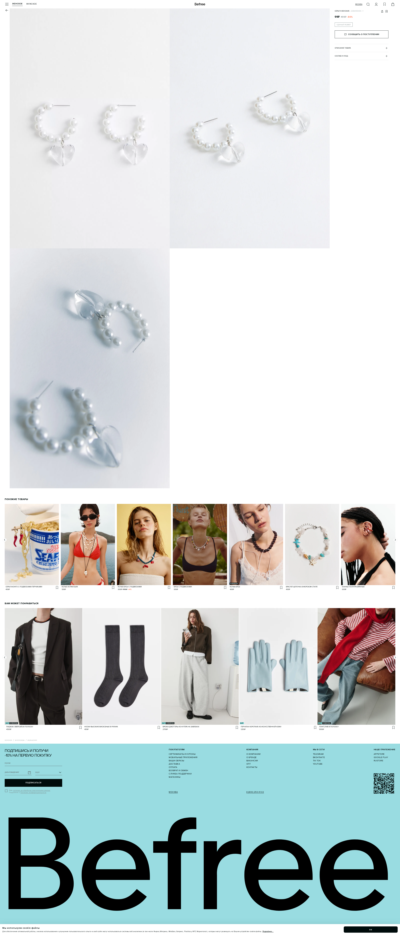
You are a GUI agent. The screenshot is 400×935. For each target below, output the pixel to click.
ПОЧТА (8, 763)
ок (370, 929)
